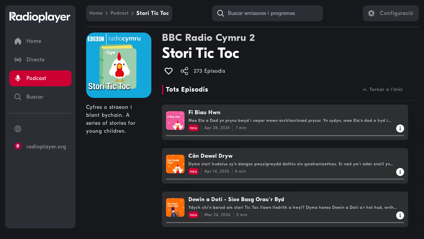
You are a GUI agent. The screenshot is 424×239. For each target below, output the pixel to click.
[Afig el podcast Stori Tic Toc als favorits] (168, 71)
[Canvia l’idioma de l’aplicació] (40, 128)
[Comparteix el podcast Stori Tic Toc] (184, 71)
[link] (96, 13)
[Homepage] (39, 17)
